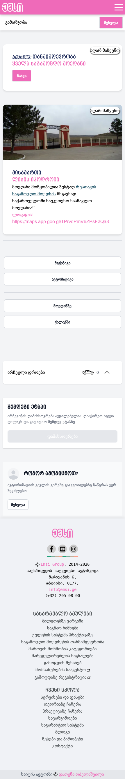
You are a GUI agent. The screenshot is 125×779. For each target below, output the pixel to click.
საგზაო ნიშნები (62, 628)
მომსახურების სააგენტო (61, 669)
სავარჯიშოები (62, 718)
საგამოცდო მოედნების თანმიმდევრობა (62, 642)
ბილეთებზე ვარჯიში (62, 621)
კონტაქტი (62, 746)
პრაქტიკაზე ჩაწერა (62, 711)
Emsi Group (52, 564)
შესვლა (111, 22)
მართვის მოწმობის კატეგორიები (62, 648)
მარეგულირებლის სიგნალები (62, 655)
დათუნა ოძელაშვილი (81, 774)
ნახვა (21, 75)
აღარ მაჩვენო (105, 50)
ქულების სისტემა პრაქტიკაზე (62, 635)
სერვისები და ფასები (62, 697)
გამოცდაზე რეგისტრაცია (61, 677)
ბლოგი (62, 732)
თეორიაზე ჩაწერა (62, 704)
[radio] (62, 262)
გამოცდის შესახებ (62, 662)
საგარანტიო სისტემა (62, 725)
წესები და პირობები (62, 739)
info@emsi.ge (62, 589)
